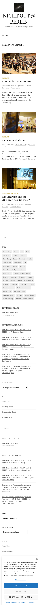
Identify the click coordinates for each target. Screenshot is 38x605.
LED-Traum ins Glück (10, 313)
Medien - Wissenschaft (11, 193)
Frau (15, 259)
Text (23, 291)
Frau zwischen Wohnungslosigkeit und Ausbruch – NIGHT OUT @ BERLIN (16, 355)
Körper (22, 266)
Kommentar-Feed (9, 412)
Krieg (15, 266)
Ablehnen (21, 591)
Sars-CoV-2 (7, 291)
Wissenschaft (28, 299)
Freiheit (22, 259)
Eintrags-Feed (7, 407)
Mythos (5, 284)
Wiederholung (8, 299)
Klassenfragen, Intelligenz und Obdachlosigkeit (13, 372)
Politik (31, 284)
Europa (23, 255)
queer (12, 288)
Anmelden (6, 401)
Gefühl (29, 259)
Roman (27, 288)
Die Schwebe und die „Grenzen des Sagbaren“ (16, 198)
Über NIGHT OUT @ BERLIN (26, 602)
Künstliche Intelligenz (11, 270)
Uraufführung (30, 295)
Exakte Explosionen (14, 140)
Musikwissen (28, 281)
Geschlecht (17, 262)
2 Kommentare (15, 88)
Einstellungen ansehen (21, 597)
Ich (25, 262)
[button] (37, 558)
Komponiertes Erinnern (16, 81)
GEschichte (7, 262)
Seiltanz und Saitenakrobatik (21, 339)
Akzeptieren (21, 585)
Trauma (19, 295)
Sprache (17, 291)
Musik (19, 281)
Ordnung (14, 284)
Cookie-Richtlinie (11, 602)
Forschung (7, 259)
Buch (27, 252)
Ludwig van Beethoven (22, 273)
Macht (5, 277)
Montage (30, 277)
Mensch (21, 277)
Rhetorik (20, 288)
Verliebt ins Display (18, 332)
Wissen (18, 299)
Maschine (13, 277)
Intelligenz (7, 266)
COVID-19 (6, 255)
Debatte (15, 255)
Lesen (23, 270)
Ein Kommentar (15, 206)
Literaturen (7, 273)
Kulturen (6, 78)
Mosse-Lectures (9, 281)
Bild (22, 252)
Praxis (5, 288)
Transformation (8, 295)
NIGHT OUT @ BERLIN (19, 19)
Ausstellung (7, 252)
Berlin (16, 252)
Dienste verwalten (20, 580)
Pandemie (23, 284)
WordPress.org (7, 417)
